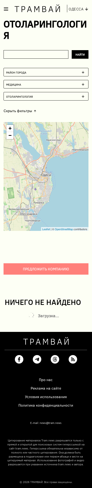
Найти (80, 54)
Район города (16, 72)
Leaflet (46, 229)
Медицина (13, 84)
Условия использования (46, 397)
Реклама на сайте (46, 388)
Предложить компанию (46, 268)
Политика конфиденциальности (45, 405)
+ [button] (10, 128)
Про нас (46, 380)
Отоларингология (19, 96)
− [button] (10, 135)
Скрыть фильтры (18, 111)
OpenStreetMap (64, 229)
